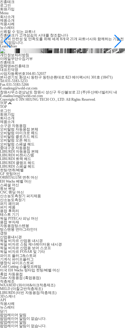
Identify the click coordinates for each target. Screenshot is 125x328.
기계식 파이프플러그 (17, 259)
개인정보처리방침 (14, 55)
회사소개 (7, 17)
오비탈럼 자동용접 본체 (19, 129)
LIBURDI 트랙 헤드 (15, 159)
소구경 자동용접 (13, 126)
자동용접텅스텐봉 (14, 226)
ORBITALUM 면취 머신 (19, 177)
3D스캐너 (7, 296)
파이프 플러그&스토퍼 (18, 255)
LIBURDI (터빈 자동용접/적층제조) (28, 293)
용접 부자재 (9, 222)
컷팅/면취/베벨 (12, 170)
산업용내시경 (11, 237)
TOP (4, 103)
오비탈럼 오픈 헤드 (15, 140)
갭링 (3, 233)
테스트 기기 (9, 214)
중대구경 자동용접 (15, 148)
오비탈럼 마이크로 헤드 (19, 133)
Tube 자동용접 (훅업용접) (20, 278)
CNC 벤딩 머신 (12, 192)
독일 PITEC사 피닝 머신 (19, 218)
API (3, 300)
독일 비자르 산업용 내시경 (21, 241)
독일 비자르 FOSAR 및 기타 (22, 251)
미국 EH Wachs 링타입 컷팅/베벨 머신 (30, 270)
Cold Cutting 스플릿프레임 (20, 266)
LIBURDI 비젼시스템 (17, 155)
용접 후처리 (9, 211)
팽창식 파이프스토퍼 (17, 263)
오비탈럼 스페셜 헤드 (17, 144)
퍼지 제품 (7, 207)
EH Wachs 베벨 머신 (16, 181)
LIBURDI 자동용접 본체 (19, 151)
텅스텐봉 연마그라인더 (18, 229)
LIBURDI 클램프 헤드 (17, 163)
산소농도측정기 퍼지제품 (20, 196)
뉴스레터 (7, 28)
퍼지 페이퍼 (9, 203)
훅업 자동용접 (11, 274)
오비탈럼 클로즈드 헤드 (19, 136)
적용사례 (7, 24)
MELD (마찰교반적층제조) (21, 289)
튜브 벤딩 (7, 189)
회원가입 (7, 9)
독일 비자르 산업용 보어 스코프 (25, 248)
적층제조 (7, 281)
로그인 (5, 5)
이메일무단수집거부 (16, 59)
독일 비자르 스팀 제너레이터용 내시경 (31, 244)
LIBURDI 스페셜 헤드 (17, 166)
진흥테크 (7, 62)
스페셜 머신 (9, 185)
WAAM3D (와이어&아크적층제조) (27, 285)
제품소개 (7, 20)
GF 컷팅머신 (10, 174)
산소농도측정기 (12, 200)
